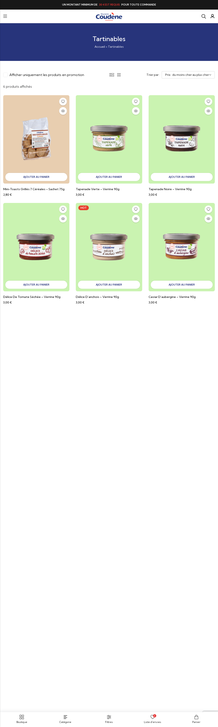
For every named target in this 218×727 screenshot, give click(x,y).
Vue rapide (63, 111)
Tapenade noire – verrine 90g (170, 189)
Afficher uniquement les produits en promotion (46, 75)
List (111, 74)
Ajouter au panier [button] (36, 176)
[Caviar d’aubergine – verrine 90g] (182, 247)
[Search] (204, 16)
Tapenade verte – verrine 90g (97, 189)
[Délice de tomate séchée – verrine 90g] (36, 247)
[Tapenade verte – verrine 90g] (109, 139)
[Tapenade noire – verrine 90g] (182, 139)
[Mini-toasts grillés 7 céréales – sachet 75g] (36, 139)
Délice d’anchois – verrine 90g (97, 297)
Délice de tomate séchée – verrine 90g (31, 297)
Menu (5, 16)
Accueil (100, 47)
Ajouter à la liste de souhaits (63, 101)
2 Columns (119, 74)
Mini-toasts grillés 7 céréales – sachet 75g (34, 189)
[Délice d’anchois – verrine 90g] (109, 247)
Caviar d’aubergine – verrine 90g (172, 297)
